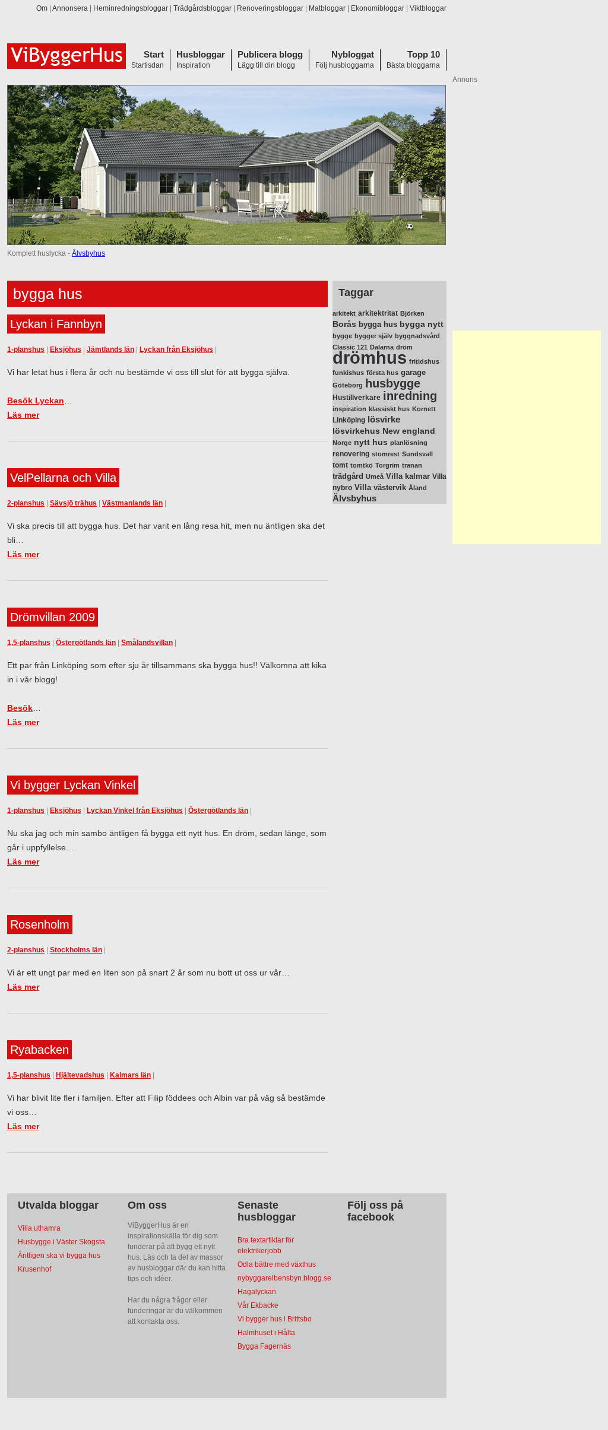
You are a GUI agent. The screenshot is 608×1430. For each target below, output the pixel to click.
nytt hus (371, 442)
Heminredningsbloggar (130, 8)
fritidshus (424, 361)
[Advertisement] (526, 437)
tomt (340, 465)
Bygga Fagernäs (264, 1346)
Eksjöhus (65, 349)
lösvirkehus (356, 431)
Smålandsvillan (147, 642)
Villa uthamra (39, 1228)
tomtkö (361, 465)
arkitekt (344, 313)
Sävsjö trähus (73, 503)
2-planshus (26, 503)
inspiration (349, 408)
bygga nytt (422, 324)
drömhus (369, 357)
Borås (344, 324)
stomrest (386, 453)
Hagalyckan (257, 1292)
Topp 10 (423, 54)
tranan (412, 465)
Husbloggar (200, 54)
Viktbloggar (428, 8)
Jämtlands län (110, 349)
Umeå (375, 476)
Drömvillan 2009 (52, 617)
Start (154, 54)
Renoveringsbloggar (270, 8)
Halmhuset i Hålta (266, 1333)
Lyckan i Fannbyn (56, 324)
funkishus (348, 372)
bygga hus (378, 324)
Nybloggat (352, 54)
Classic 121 (350, 347)
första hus (382, 372)
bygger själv (373, 335)
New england (408, 431)
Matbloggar (327, 8)
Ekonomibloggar (377, 8)
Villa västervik (380, 487)
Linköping (348, 420)
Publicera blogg (270, 54)
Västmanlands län (132, 503)
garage (413, 372)
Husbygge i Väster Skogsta (61, 1242)
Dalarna (382, 347)
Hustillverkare (356, 397)
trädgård (347, 476)
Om (42, 8)
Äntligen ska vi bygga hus (59, 1255)
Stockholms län (76, 950)
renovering (350, 454)
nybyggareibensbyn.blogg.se (284, 1278)
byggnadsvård (417, 335)
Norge (342, 442)
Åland (417, 487)
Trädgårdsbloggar (202, 8)
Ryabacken (39, 1049)
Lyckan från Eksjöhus (176, 349)
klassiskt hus (389, 408)
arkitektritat (378, 313)
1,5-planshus (28, 642)
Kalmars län (130, 1075)
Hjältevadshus (80, 1075)
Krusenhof (34, 1269)
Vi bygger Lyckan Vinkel (72, 785)
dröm (404, 347)
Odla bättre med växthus (277, 1264)
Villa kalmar (408, 476)
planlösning (409, 442)
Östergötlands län (86, 642)
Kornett (424, 408)
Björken (412, 313)
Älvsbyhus (88, 253)
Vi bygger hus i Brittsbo (275, 1319)
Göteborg (347, 385)
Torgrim (387, 465)
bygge (342, 335)
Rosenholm (39, 924)
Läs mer (23, 415)
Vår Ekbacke (258, 1305)
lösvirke (384, 419)
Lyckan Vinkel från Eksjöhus (135, 810)
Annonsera (70, 8)
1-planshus (26, 349)
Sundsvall (417, 453)
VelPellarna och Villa (63, 477)
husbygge (392, 383)
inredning (410, 395)
